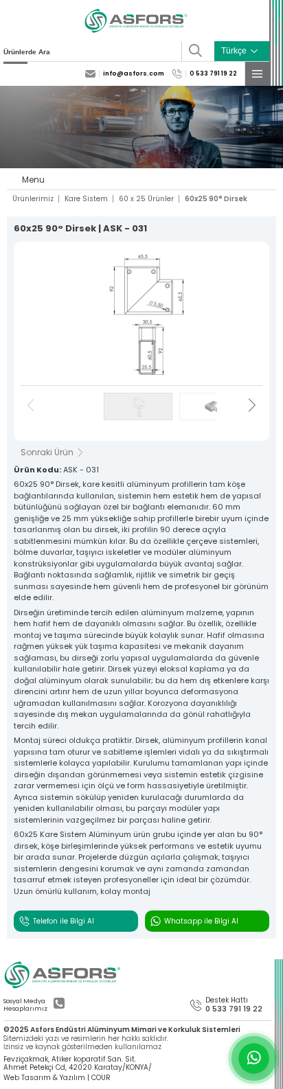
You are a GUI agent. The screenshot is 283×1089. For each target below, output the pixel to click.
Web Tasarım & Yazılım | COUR (57, 1078)
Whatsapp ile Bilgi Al (201, 921)
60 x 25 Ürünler (146, 199)
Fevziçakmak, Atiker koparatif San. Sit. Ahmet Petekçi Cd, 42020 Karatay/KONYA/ (77, 1063)
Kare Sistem (86, 199)
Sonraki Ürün (47, 452)
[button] (252, 407)
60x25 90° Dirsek (216, 199)
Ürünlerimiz (33, 199)
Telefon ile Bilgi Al (63, 921)
